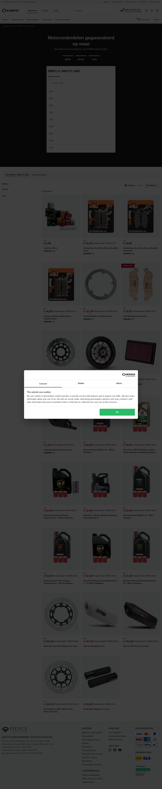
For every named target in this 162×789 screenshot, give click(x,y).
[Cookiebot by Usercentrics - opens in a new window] (124, 375)
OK (117, 412)
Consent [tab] (43, 384)
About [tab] (119, 383)
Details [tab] (81, 383)
